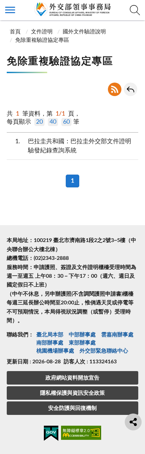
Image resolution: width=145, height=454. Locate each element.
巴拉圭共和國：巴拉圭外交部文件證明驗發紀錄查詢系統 (73, 146)
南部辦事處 (49, 342)
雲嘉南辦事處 (117, 334)
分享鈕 (133, 422)
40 (53, 122)
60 (66, 122)
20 (39, 122)
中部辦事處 (82, 334)
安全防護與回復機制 (72, 408)
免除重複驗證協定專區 (42, 40)
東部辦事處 (82, 342)
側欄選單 (10, 10)
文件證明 (42, 31)
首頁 (14, 31)
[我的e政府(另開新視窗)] (51, 434)
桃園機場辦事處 (55, 351)
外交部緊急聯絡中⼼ (104, 351)
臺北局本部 (49, 334)
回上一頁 (130, 89)
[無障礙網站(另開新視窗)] (81, 434)
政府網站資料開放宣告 (72, 378)
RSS (114, 89)
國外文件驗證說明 (84, 31)
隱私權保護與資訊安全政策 (72, 393)
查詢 (135, 10)
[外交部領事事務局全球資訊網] (72, 9)
